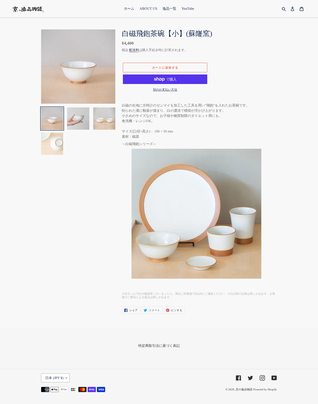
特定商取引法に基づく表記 (159, 345)
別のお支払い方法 (165, 89)
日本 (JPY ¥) (54, 378)
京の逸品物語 (244, 389)
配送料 (134, 50)
